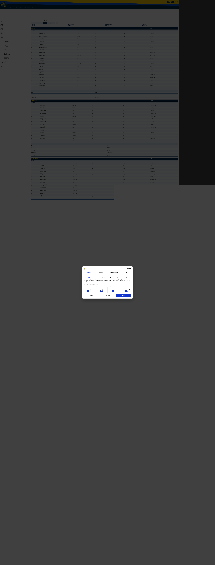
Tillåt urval (107, 295)
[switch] (101, 291)
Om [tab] (126, 272)
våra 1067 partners (90, 277)
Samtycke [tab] (89, 272)
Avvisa (91, 295)
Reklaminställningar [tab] (114, 272)
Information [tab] (101, 272)
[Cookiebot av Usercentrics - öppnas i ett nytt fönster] (126, 268)
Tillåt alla (123, 295)
